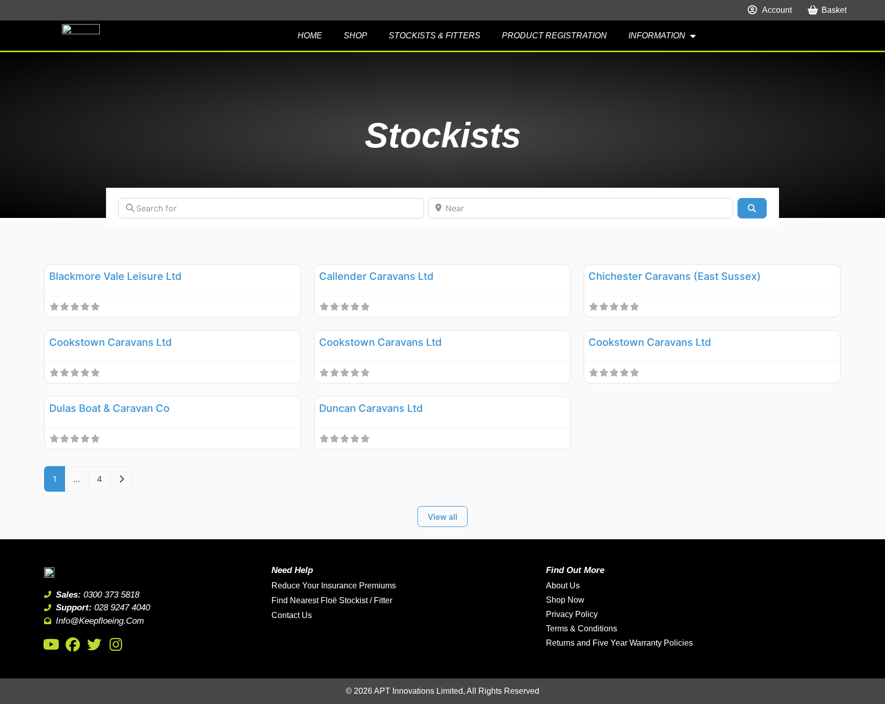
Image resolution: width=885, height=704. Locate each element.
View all (442, 517)
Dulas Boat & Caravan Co (109, 408)
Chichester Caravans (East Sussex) (674, 276)
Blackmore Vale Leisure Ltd (115, 276)
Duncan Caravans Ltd (371, 408)
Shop (355, 35)
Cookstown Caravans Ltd (110, 342)
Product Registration (554, 35)
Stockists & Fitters (434, 35)
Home (310, 35)
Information (656, 35)
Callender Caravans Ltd (376, 276)
